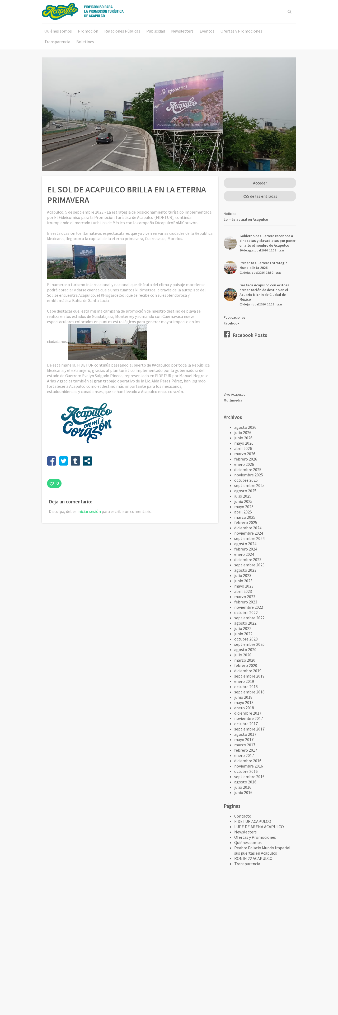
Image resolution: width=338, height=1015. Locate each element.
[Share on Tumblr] (75, 461)
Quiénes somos (58, 31)
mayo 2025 (243, 506)
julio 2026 (242, 432)
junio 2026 (243, 437)
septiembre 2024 (249, 538)
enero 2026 (244, 464)
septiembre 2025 (249, 485)
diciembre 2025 (247, 469)
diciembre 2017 (247, 713)
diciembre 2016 (247, 760)
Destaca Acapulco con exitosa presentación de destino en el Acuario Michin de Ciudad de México (264, 292)
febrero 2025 (245, 522)
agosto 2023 (245, 570)
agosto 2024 (245, 543)
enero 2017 (244, 755)
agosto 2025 (245, 490)
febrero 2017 (245, 750)
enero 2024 (244, 554)
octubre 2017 (246, 723)
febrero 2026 (245, 459)
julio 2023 (242, 575)
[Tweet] (63, 461)
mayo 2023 (243, 586)
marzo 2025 (244, 517)
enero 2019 (244, 681)
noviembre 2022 (248, 607)
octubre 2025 (246, 480)
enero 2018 (244, 707)
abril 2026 (243, 448)
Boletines (85, 41)
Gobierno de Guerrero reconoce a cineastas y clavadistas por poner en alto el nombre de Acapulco (267, 240)
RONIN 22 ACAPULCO (253, 858)
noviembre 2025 (248, 474)
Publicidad (155, 31)
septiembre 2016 (249, 776)
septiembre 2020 (249, 644)
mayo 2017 (243, 739)
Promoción (88, 31)
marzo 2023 (244, 596)
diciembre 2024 (247, 527)
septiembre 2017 (249, 729)
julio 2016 (242, 787)
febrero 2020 (245, 665)
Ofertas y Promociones (241, 31)
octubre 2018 (246, 686)
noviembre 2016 (248, 766)
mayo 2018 (243, 702)
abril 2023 (243, 591)
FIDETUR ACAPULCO (252, 821)
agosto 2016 (245, 781)
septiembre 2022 (249, 617)
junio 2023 (243, 580)
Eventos (207, 31)
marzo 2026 (244, 453)
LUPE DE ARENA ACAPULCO (259, 826)
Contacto (242, 816)
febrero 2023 (245, 602)
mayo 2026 (243, 443)
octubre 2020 (246, 639)
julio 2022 (242, 628)
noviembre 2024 (248, 533)
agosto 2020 (245, 649)
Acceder (260, 183)
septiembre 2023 (249, 564)
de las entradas (259, 196)
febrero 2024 (245, 549)
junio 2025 (243, 501)
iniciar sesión (89, 511)
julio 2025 (242, 496)
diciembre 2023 (247, 559)
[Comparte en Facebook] (51, 461)
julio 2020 (242, 654)
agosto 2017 (245, 734)
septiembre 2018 (249, 691)
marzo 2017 (244, 744)
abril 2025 (243, 512)
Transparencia (57, 41)
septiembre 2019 (249, 676)
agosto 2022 (245, 623)
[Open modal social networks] (87, 461)
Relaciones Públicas (122, 31)
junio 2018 (243, 697)
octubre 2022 (246, 612)
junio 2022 (243, 633)
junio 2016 (243, 792)
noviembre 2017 (248, 718)
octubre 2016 (246, 771)
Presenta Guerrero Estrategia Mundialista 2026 (264, 265)
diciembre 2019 (247, 670)
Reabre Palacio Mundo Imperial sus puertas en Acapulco (262, 850)
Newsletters (182, 31)
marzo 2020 (244, 660)
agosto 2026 (245, 427)
